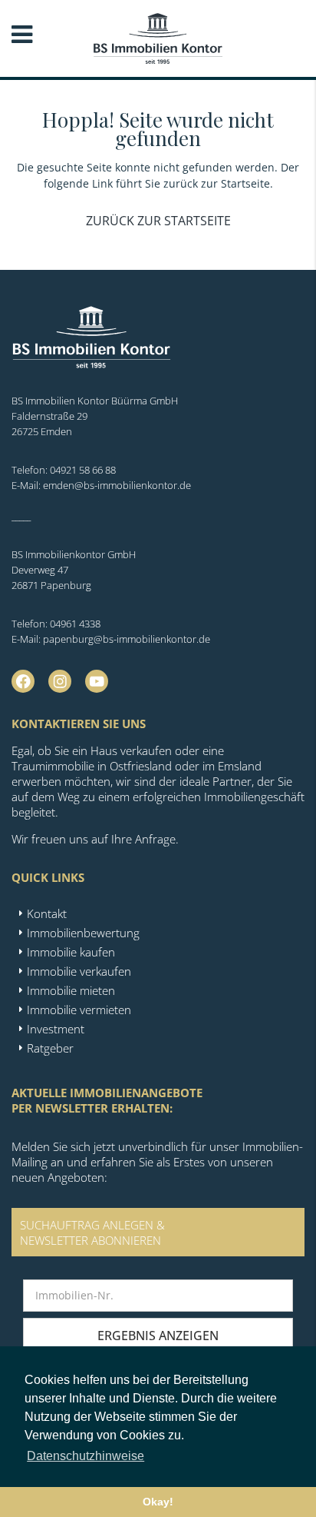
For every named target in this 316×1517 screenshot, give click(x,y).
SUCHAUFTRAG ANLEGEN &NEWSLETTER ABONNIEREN (92, 1232)
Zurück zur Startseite (158, 220)
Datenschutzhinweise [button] (85, 1455)
